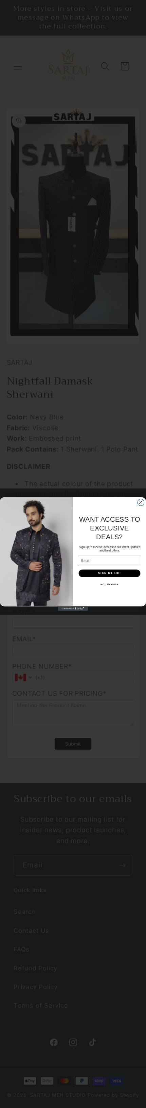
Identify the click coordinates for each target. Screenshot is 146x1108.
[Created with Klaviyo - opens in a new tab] (73, 608)
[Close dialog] (141, 502)
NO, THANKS (109, 584)
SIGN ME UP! (109, 572)
